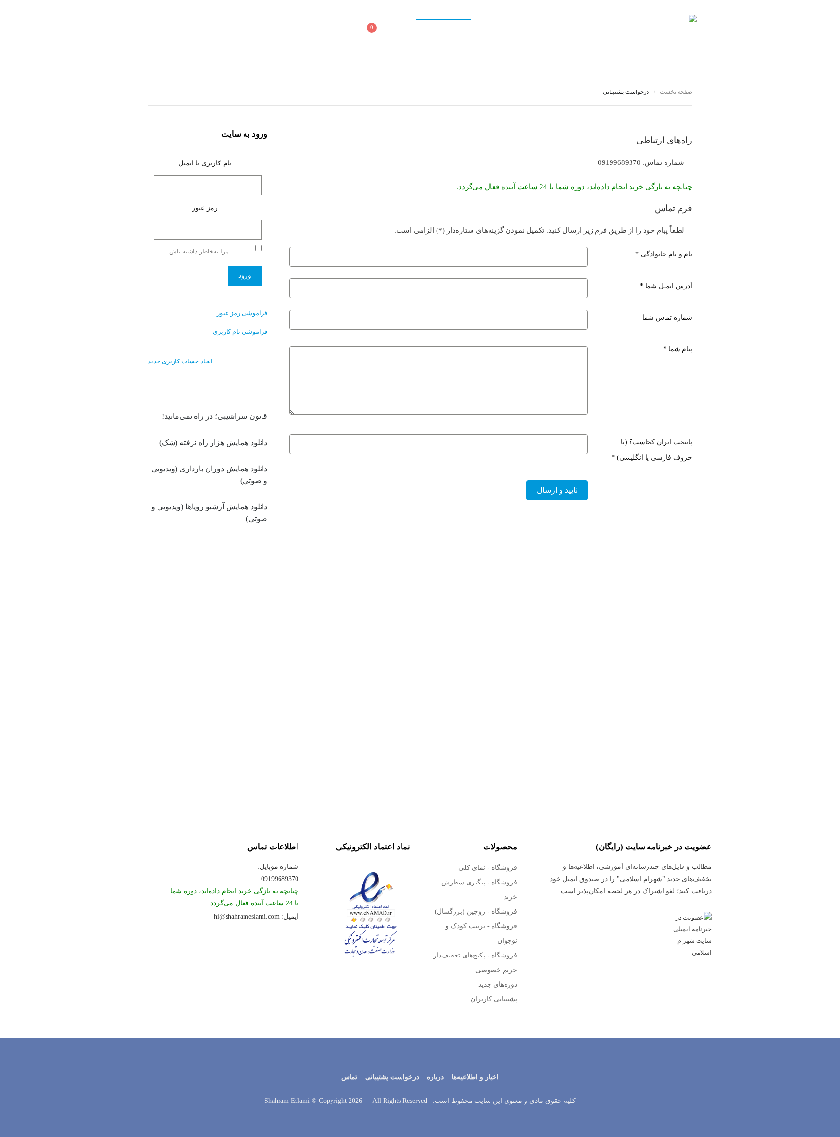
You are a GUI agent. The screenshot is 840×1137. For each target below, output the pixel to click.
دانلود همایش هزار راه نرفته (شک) (213, 442)
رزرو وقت (335, 27)
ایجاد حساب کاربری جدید (180, 361)
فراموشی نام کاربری (240, 331)
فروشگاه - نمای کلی (487, 867)
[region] (420, 694)
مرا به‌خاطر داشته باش (199, 251)
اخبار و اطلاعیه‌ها (475, 1077)
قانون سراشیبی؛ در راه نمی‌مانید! (214, 416)
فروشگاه (396, 27)
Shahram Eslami (287, 1100)
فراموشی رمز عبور (242, 313)
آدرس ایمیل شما (666, 285)
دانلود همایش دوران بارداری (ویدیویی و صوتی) (209, 475)
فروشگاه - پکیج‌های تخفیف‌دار (475, 955)
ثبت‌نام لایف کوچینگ (576, 27)
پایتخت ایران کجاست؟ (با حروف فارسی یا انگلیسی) (652, 449)
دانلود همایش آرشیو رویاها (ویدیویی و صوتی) (209, 513)
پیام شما (677, 349)
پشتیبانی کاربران (494, 999)
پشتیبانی (295, 27)
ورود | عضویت (443, 27)
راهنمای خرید (223, 27)
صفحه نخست (638, 27)
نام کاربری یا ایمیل (204, 163)
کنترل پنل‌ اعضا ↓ (508, 27)
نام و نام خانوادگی (663, 254)
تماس (261, 27)
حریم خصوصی (496, 970)
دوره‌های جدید (497, 984)
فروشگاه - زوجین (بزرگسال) (476, 911)
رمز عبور (205, 208)
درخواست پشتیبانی (392, 1077)
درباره (435, 1077)
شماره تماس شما (667, 317)
